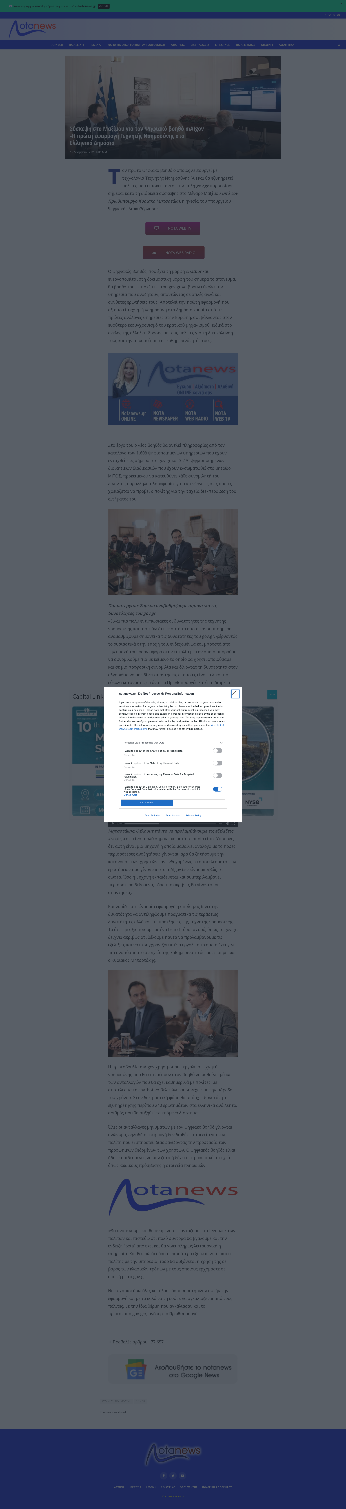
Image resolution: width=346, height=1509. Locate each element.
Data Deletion (152, 815)
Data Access (173, 815)
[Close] (235, 694)
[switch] (217, 750)
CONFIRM (147, 802)
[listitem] (173, 743)
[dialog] (173, 754)
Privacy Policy (193, 815)
